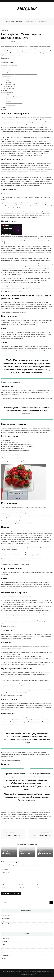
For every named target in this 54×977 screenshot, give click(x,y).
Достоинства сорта (10, 86)
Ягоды (7, 80)
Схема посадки (6, 69)
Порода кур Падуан (7, 924)
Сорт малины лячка (7, 915)
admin (6, 41)
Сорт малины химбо (7, 921)
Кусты (7, 78)
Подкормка (8, 101)
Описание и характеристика (9, 65)
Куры (3, 944)
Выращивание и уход (7, 92)
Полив (7, 94)
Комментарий (4, 869)
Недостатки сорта (10, 88)
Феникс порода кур (6, 918)
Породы (4, 952)
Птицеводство (5, 955)
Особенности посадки (8, 67)
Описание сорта (6, 76)
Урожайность (9, 82)
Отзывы (4, 109)
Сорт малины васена (7, 926)
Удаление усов (9, 99)
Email (21, 885)
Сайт (38, 885)
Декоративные (5, 938)
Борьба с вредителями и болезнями (14, 103)
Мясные (4, 950)
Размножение (5, 107)
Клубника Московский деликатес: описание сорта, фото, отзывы (44, 853)
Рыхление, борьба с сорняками (13, 96)
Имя (2, 885)
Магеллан (27, 8)
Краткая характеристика (8, 84)
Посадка (4, 90)
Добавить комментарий (21, 41)
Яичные (4, 958)
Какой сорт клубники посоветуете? (25, 854)
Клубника (5, 30)
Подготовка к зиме (10, 105)
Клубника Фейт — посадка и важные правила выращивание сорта (9, 853)
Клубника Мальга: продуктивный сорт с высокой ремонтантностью (19, 74)
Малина (4, 947)
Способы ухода (6, 72)
